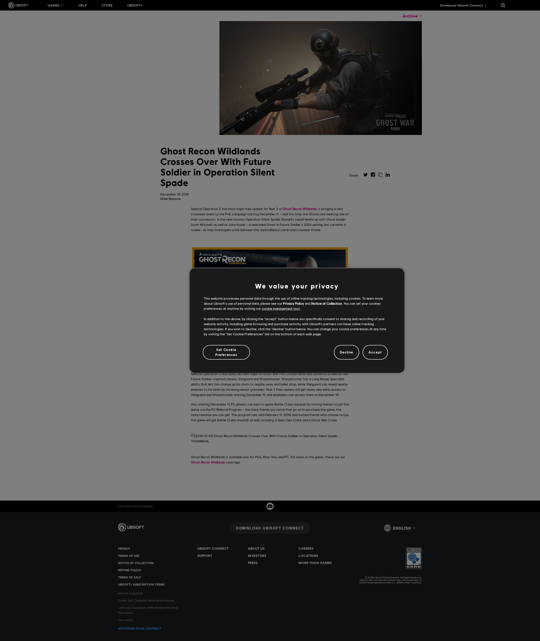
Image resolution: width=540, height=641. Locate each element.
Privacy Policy (293, 303)
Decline (346, 352)
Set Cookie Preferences (226, 352)
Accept (375, 352)
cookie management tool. (281, 309)
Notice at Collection (326, 303)
